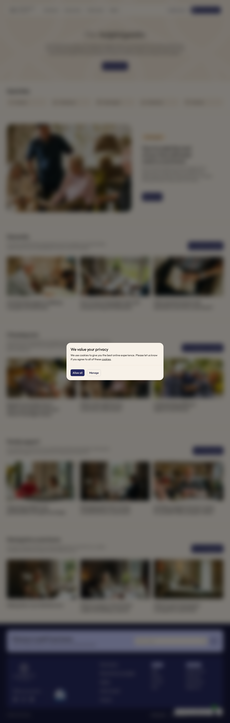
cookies (106, 359)
